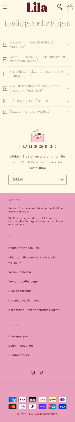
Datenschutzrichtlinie (24, 300)
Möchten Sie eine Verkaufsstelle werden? (32, 260)
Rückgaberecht (19, 291)
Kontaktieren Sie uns (23, 248)
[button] (59, 6)
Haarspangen (18, 336)
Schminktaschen (20, 345)
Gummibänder (19, 355)
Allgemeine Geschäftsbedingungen (33, 310)
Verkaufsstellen (19, 272)
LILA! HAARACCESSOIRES (43, 414)
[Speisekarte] (5, 6)
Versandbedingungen (24, 281)
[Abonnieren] (61, 179)
